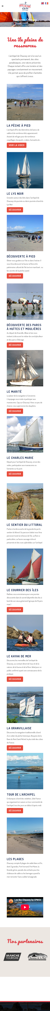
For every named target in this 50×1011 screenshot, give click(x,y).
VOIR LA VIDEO (17, 145)
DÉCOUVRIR (15, 209)
